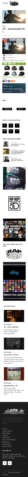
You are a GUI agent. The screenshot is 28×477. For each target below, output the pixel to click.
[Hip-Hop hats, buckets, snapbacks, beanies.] (14, 70)
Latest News (7, 431)
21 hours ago (14, 142)
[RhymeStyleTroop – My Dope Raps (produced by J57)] (14, 374)
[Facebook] (9, 81)
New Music (6, 433)
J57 (7, 100)
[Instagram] (6, 81)
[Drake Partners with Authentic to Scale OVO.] (6, 159)
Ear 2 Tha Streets (9, 440)
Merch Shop (7, 446)
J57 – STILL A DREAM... (11, 327)
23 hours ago (14, 157)
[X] (3, 81)
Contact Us (6, 444)
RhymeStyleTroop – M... (11, 385)
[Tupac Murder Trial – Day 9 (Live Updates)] (6, 144)
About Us (5, 442)
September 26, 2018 (7, 35)
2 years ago (14, 324)
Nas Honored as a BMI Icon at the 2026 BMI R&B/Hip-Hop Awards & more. (18, 152)
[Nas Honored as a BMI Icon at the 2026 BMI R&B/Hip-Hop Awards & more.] (6, 151)
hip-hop (6, 324)
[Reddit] (11, 81)
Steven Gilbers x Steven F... (11, 355)
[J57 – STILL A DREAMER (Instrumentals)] (14, 316)
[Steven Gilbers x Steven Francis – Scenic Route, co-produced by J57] (14, 344)
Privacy (5, 474)
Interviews (6, 437)
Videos (5, 435)
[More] (14, 81)
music (4, 26)
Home (4, 429)
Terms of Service (14, 472)
